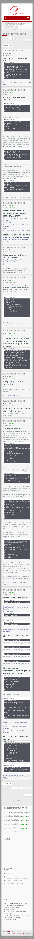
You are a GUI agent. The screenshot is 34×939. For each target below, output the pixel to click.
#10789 (6, 333)
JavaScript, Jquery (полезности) (14, 34)
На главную (8, 873)
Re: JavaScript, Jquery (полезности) (14, 90)
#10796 (6, 592)
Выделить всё (11, 62)
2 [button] (25, 795)
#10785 (6, 250)
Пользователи (9, 877)
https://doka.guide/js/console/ (11, 260)
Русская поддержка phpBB (9, 937)
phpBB (8, 931)
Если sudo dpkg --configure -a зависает (20, 824)
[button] (30, 795)
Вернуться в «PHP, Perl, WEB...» (12, 801)
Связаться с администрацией (14, 880)
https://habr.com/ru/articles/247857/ (20, 197)
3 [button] (27, 795)
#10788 (6, 280)
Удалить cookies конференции (14, 883)
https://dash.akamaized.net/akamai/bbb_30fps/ (16, 230)
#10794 (6, 423)
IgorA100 (12, 53)
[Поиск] (14, 38)
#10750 (6, 92)
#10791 (6, 403)
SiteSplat (22, 933)
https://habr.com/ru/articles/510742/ (13, 395)
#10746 (6, 53)
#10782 (6, 205)
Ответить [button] (8, 45)
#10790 (6, 376)
